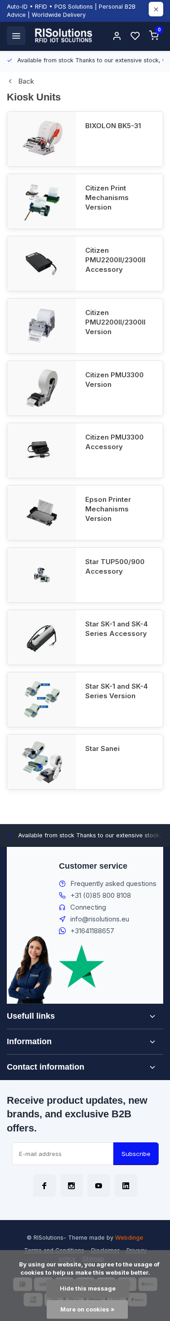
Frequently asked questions (113, 883)
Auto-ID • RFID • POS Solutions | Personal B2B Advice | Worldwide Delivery (71, 10)
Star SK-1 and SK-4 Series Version (116, 691)
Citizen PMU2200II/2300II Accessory (115, 260)
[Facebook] (44, 1185)
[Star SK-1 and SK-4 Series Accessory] (41, 637)
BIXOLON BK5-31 (113, 125)
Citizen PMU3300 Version (114, 379)
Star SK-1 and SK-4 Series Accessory (116, 629)
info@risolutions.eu (99, 919)
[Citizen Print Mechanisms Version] (41, 201)
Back (26, 81)
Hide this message (88, 1288)
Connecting (88, 907)
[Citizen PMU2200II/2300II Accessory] (41, 263)
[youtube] (98, 1185)
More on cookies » (87, 1309)
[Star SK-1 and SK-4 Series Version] (41, 699)
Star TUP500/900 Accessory (115, 566)
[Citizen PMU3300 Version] (41, 388)
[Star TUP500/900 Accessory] (41, 575)
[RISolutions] (64, 35)
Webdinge (129, 1237)
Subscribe (136, 1153)
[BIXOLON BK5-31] (41, 139)
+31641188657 (92, 930)
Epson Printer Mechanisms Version (108, 509)
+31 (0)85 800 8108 (100, 895)
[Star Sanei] (41, 762)
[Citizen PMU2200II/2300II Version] (41, 326)
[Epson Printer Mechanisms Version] (41, 512)
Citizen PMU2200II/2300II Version (115, 322)
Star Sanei (102, 748)
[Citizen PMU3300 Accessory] (41, 450)
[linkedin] (126, 1185)
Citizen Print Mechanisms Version (107, 197)
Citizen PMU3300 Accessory (114, 442)
